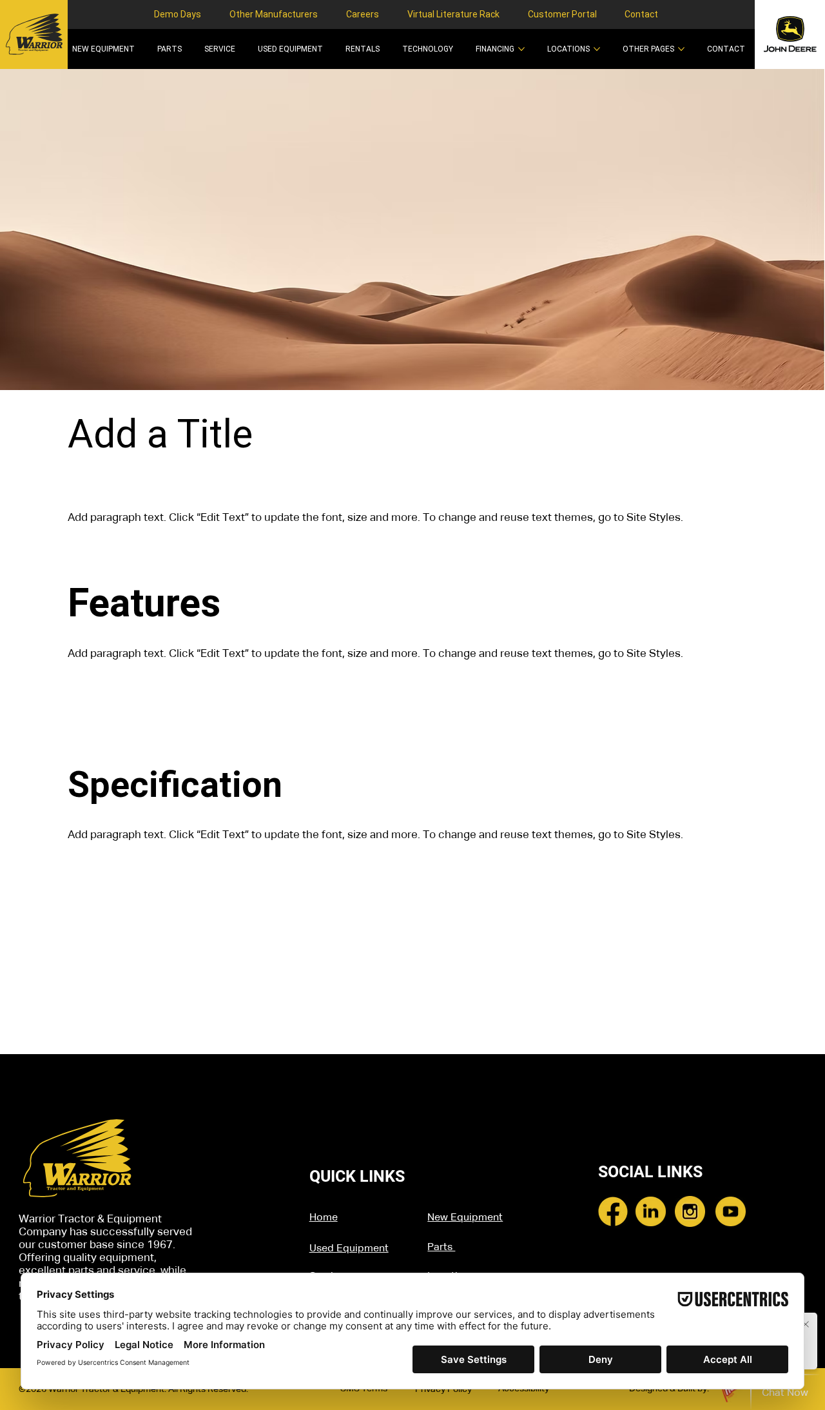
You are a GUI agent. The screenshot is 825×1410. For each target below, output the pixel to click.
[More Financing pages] (521, 49)
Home (323, 1217)
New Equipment (465, 1217)
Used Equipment (349, 1248)
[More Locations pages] (597, 49)
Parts (441, 1247)
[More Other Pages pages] (681, 49)
